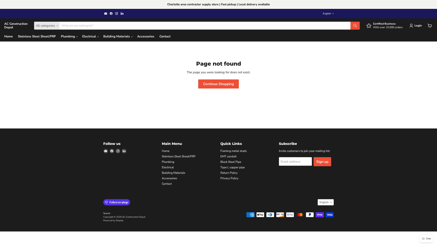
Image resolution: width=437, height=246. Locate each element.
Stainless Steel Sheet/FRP (37, 36)
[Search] (355, 26)
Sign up (322, 161)
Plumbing (68, 36)
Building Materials (117, 36)
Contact (165, 36)
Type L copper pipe (232, 167)
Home (8, 36)
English (327, 13)
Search (106, 213)
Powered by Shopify (113, 220)
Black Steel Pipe (230, 162)
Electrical (89, 36)
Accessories (145, 36)
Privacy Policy (229, 178)
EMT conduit (228, 156)
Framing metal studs (233, 151)
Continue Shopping (218, 84)
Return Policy (229, 173)
